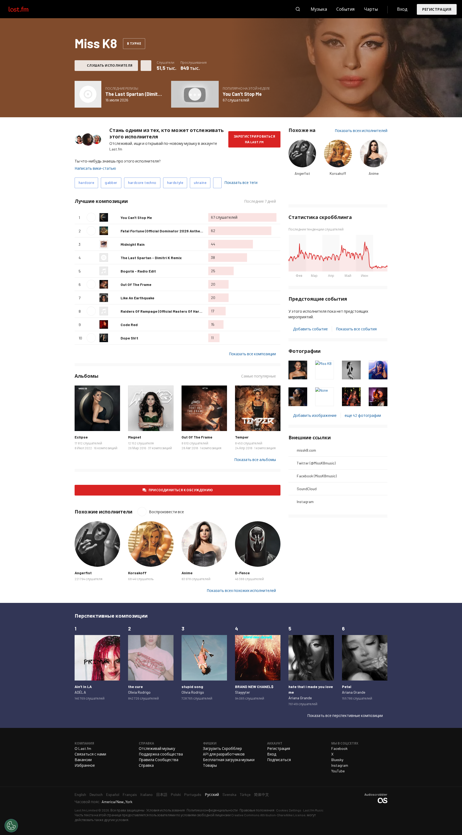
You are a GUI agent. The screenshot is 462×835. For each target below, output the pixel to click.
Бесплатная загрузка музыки (229, 759)
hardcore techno (142, 182)
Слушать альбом (88, 94)
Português (192, 794)
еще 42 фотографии (363, 415)
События (345, 9)
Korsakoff (338, 173)
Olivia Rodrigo (139, 692)
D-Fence (242, 572)
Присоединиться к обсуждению (181, 490)
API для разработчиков (224, 754)
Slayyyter (242, 692)
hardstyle (175, 182)
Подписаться (279, 759)
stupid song (192, 686)
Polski (176, 794)
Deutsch (96, 794)
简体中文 (261, 794)
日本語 (161, 794)
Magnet (134, 437)
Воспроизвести (91, 217)
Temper (242, 437)
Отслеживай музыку (157, 748)
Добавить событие (310, 329)
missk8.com (306, 450)
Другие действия (146, 65)
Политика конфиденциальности (212, 810)
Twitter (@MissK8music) (316, 463)
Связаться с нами (90, 754)
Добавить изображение (315, 415)
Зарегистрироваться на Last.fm (254, 139)
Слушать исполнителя (110, 65)
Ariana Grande (300, 698)
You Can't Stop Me (242, 94)
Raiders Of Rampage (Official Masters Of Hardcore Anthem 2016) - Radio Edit (189, 311)
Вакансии (83, 759)
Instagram (305, 501)
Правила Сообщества (158, 759)
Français (130, 794)
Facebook (339, 748)
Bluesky (337, 759)
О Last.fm (83, 748)
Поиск (298, 9)
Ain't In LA (83, 686)
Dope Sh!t (129, 338)
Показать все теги (240, 182)
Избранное (85, 765)
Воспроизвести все (161, 201)
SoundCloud (307, 488)
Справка (146, 765)
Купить (83, 422)
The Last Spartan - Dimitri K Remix (151, 257)
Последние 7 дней (260, 201)
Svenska (229, 794)
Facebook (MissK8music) (317, 476)
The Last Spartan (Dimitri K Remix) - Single (151, 94)
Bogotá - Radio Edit (138, 271)
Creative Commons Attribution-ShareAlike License (268, 815)
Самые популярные (258, 376)
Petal (346, 686)
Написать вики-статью (95, 168)
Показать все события (356, 329)
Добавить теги (217, 182)
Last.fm (25, 9)
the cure (135, 686)
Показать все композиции (252, 354)
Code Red (129, 324)
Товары (210, 765)
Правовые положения (257, 810)
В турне (134, 43)
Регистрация (436, 9)
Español (112, 794)
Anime (374, 173)
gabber (111, 182)
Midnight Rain (133, 244)
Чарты (371, 9)
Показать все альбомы (255, 459)
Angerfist (302, 173)
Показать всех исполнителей (361, 130)
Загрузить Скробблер (222, 748)
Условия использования (165, 810)
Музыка (319, 9)
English (80, 794)
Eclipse (81, 437)
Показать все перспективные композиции (345, 715)
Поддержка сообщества (161, 754)
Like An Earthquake (137, 298)
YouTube (338, 771)
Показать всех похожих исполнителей (241, 590)
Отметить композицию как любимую (114, 217)
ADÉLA (80, 692)
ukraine (200, 182)
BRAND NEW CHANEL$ (254, 686)
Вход (402, 9)
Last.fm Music (313, 810)
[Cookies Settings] (11, 825)
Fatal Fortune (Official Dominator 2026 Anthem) (163, 231)
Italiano (146, 794)
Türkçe (245, 794)
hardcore (86, 182)
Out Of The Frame (136, 284)
